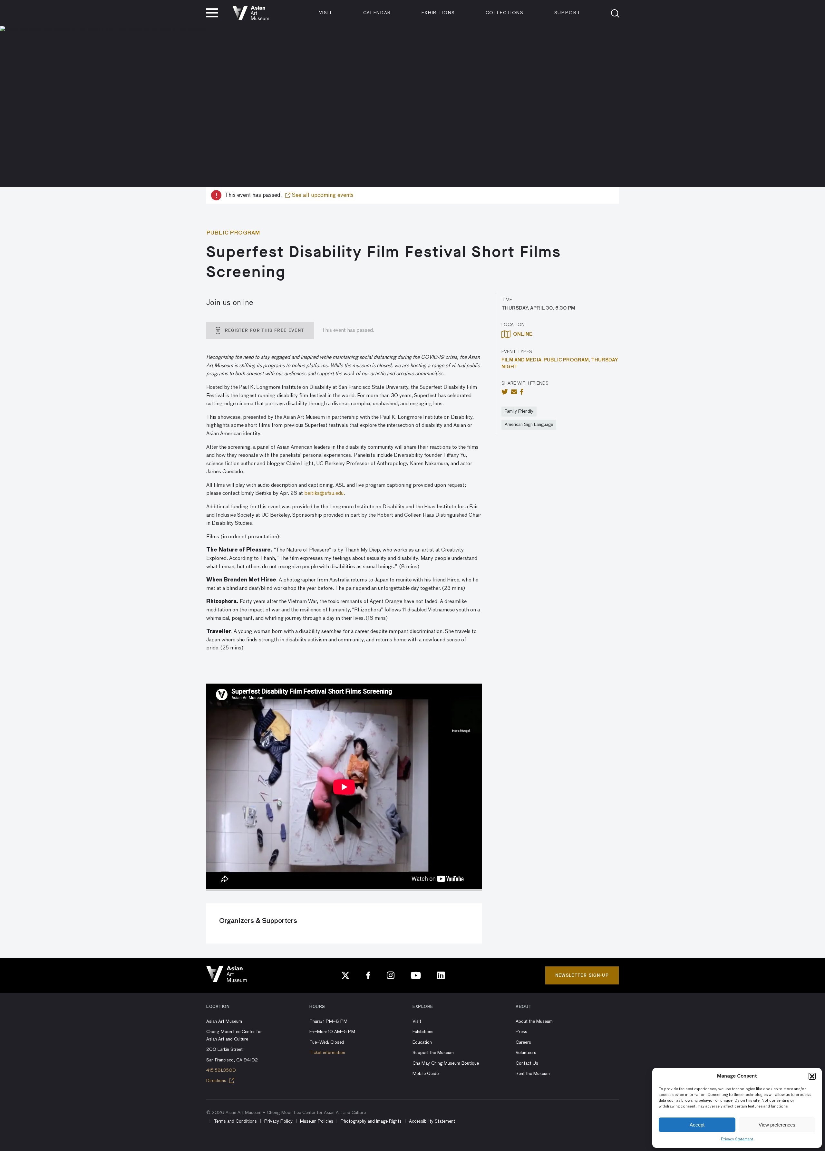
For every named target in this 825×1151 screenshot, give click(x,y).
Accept (697, 1124)
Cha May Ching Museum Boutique (445, 1063)
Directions (217, 1081)
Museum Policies (316, 1121)
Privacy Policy (278, 1121)
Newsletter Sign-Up (582, 975)
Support (567, 13)
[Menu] (212, 12)
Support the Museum (433, 1052)
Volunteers (526, 1052)
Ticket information (327, 1052)
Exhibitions (438, 13)
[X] (345, 975)
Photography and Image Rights (371, 1121)
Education (422, 1042)
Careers (523, 1042)
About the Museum (534, 1021)
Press (521, 1032)
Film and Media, (522, 360)
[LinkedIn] (441, 975)
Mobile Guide (425, 1073)
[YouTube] (416, 975)
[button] (812, 1076)
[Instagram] (390, 975)
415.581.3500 (221, 1070)
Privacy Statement (737, 1139)
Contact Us (527, 1063)
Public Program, (567, 360)
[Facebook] (368, 975)
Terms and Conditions (235, 1121)
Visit (326, 13)
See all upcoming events (322, 195)
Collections (505, 13)
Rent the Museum (533, 1073)
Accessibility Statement (432, 1121)
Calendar (377, 13)
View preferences (777, 1124)
